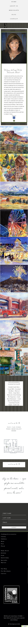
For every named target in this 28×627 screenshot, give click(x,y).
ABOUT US (14, 6)
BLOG (14, 14)
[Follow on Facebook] (14, 118)
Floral (3, 546)
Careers (3, 573)
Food (2, 555)
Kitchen (3, 553)
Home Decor (5, 550)
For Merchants (6, 571)
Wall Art (3, 562)
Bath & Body (5, 557)
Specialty (4, 560)
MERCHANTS (14, 10)
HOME (14, 1)
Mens (2, 541)
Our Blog (4, 568)
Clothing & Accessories (8, 534)
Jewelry (3, 536)
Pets (2, 543)
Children (4, 539)
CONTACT (14, 18)
